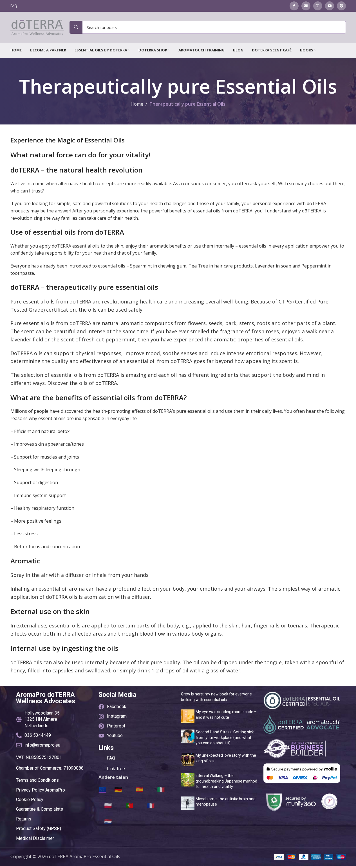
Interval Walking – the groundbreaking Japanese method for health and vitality (226, 781)
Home (137, 104)
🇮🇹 (161, 789)
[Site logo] (37, 27)
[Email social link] (305, 5)
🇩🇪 (118, 789)
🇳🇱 (108, 821)
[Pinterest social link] (341, 5)
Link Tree (116, 768)
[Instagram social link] (317, 5)
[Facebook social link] (294, 5)
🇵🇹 (129, 805)
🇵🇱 (108, 805)
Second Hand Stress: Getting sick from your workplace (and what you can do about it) (225, 737)
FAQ (111, 758)
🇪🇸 (139, 789)
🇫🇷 (151, 805)
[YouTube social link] (329, 5)
